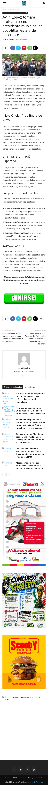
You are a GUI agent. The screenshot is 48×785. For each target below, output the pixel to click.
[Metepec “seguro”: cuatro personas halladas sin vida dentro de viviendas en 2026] (8, 466)
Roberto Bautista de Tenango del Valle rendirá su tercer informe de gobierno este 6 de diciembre (35, 339)
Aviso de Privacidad (36, 782)
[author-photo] (24, 365)
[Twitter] (18, 48)
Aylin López (26, 130)
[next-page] (7, 474)
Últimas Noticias (14, 9)
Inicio (4, 9)
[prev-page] (4, 474)
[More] (41, 48)
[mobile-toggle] (4, 3)
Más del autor (30, 387)
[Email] (35, 48)
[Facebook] (12, 48)
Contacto (39, 778)
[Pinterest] (24, 48)
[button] (44, 3)
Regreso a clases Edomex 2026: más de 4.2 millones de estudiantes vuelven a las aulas (30, 411)
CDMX (15, 778)
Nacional (23, 778)
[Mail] (20, 769)
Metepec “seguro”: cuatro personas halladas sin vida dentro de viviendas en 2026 (29, 466)
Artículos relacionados (13, 387)
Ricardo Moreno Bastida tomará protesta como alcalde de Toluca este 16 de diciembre (12, 337)
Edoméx (17, 13)
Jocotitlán (25, 13)
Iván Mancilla (9, 39)
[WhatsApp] (29, 48)
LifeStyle (31, 778)
